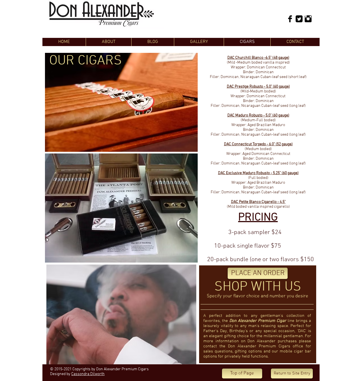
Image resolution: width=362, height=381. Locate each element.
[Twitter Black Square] (299, 18)
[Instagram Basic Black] (308, 18)
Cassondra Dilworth (88, 374)
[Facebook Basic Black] (290, 18)
